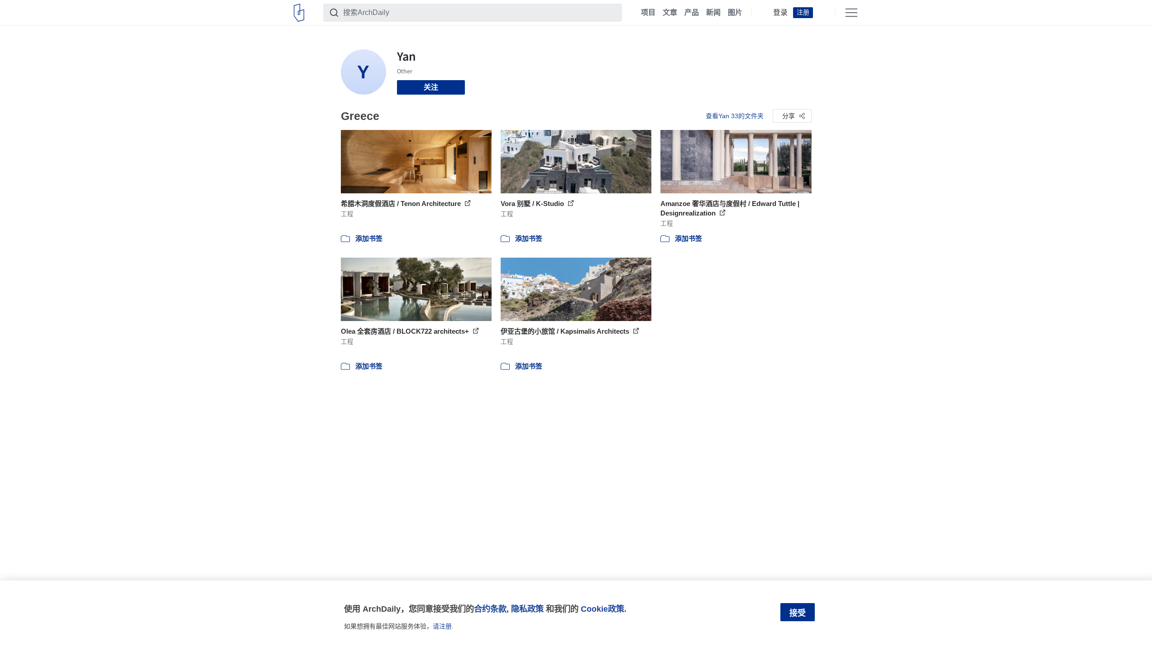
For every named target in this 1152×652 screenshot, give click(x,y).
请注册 (442, 626)
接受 (797, 613)
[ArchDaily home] (299, 13)
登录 (780, 13)
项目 (648, 13)
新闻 (713, 13)
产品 (691, 13)
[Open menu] (851, 12)
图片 (735, 13)
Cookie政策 (602, 609)
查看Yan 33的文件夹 (735, 116)
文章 (670, 13)
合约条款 (490, 609)
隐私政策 (527, 609)
